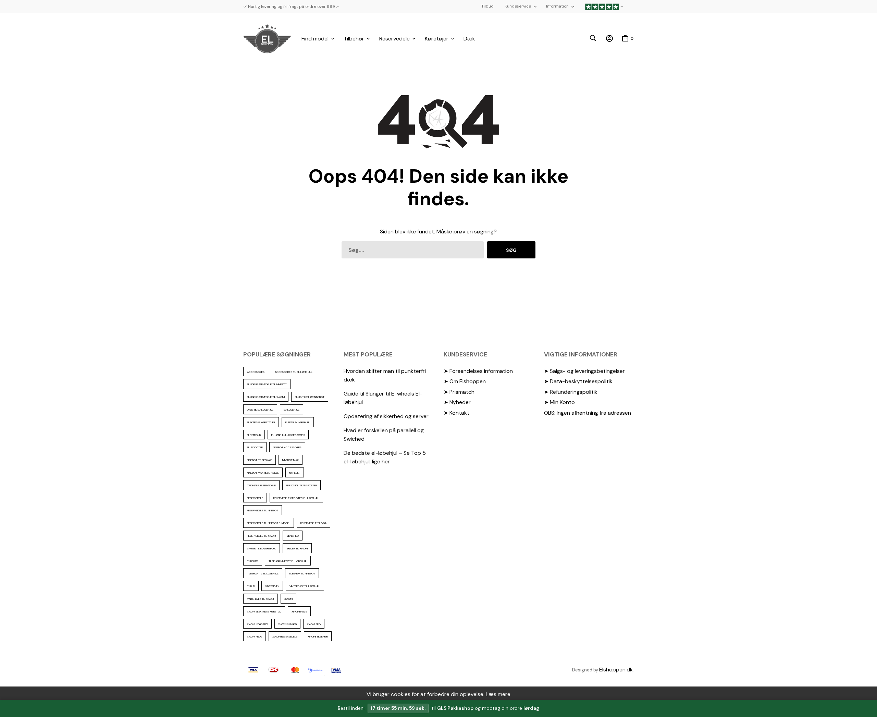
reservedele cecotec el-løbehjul (296, 498)
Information (557, 6)
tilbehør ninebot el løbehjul (288, 561)
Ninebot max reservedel (263, 472)
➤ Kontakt (456, 412)
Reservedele (394, 38)
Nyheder (294, 472)
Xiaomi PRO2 (254, 636)
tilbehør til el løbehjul (263, 573)
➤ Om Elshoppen (465, 381)
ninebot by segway (259, 460)
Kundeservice (518, 6)
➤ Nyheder (457, 402)
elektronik (254, 435)
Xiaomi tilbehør (318, 636)
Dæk (469, 38)
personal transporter (301, 485)
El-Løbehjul (291, 409)
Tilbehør (354, 38)
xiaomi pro (314, 624)
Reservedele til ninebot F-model (268, 523)
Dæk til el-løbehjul (260, 409)
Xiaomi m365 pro (257, 624)
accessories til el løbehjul (293, 372)
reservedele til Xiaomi (261, 535)
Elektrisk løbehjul (297, 422)
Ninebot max (290, 460)
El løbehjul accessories (288, 435)
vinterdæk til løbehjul (304, 586)
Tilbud (487, 6)
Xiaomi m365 (299, 611)
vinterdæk (272, 586)
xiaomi (288, 598)
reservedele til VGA (313, 523)
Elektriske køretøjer (261, 422)
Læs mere (498, 694)
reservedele (255, 498)
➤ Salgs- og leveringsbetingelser (584, 371)
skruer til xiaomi (297, 548)
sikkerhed (292, 535)
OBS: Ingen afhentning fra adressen (587, 412)
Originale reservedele (261, 485)
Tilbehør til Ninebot (302, 573)
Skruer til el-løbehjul (261, 548)
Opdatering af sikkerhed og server (386, 416)
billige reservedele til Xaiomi (266, 397)
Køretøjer (436, 38)
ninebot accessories (287, 447)
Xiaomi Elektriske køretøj (264, 611)
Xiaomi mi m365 (287, 624)
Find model (315, 38)
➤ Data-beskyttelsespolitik (578, 381)
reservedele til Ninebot (262, 510)
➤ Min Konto (559, 402)
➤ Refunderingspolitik (570, 392)
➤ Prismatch (459, 392)
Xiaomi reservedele (284, 636)
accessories (255, 372)
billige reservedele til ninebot (267, 384)
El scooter (255, 447)
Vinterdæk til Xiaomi (260, 598)
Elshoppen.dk (616, 669)
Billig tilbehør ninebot (309, 397)
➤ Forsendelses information (478, 371)
